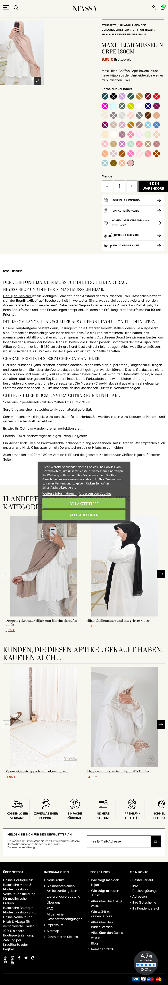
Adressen (139, 896)
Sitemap (53, 931)
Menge (107, 176)
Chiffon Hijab (132, 455)
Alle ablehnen (84, 514)
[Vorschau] (43, 615)
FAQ (50, 908)
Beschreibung (13, 271)
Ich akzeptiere (84, 503)
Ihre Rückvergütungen (145, 888)
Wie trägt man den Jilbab (105, 893)
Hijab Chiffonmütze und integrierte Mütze (118, 620)
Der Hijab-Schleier (17, 296)
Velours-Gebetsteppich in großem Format (37, 771)
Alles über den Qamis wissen (107, 935)
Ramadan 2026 (102, 949)
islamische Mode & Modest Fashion (17, 887)
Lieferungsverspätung (63, 896)
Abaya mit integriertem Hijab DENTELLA (117, 771)
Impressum (55, 925)
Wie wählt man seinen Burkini (102, 914)
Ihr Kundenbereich (146, 908)
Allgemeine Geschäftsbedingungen (64, 916)
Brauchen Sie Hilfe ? (127, 245)
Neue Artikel (56, 880)
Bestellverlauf (142, 880)
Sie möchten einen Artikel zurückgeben (62, 888)
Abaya (20, 921)
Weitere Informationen (59, 493)
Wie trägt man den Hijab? (105, 882)
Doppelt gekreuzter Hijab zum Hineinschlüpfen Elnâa (41, 622)
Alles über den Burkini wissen (102, 924)
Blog (94, 943)
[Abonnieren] (155, 841)
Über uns (53, 902)
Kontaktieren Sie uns (62, 937)
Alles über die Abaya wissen (107, 903)
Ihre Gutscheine (144, 902)
